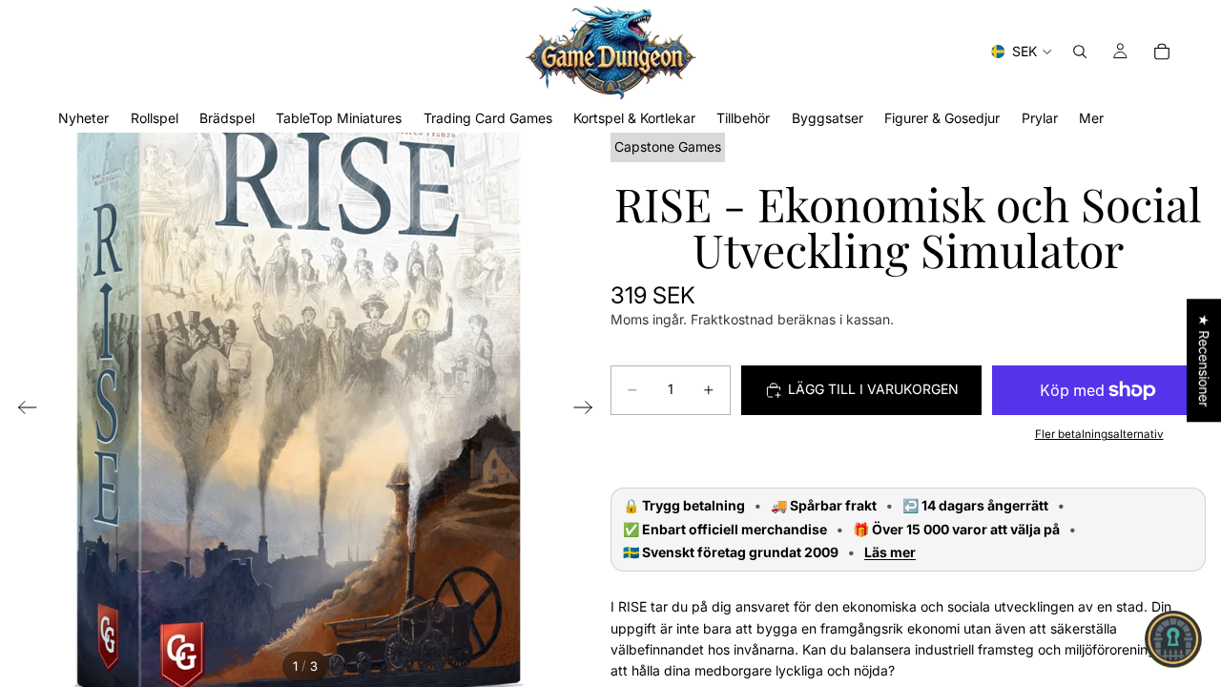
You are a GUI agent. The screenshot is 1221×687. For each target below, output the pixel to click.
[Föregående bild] (21, 410)
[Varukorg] (1162, 52)
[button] (1173, 639)
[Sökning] (1080, 52)
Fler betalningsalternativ (1099, 434)
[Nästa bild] (589, 410)
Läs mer (890, 552)
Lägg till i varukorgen (873, 389)
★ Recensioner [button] (1204, 360)
